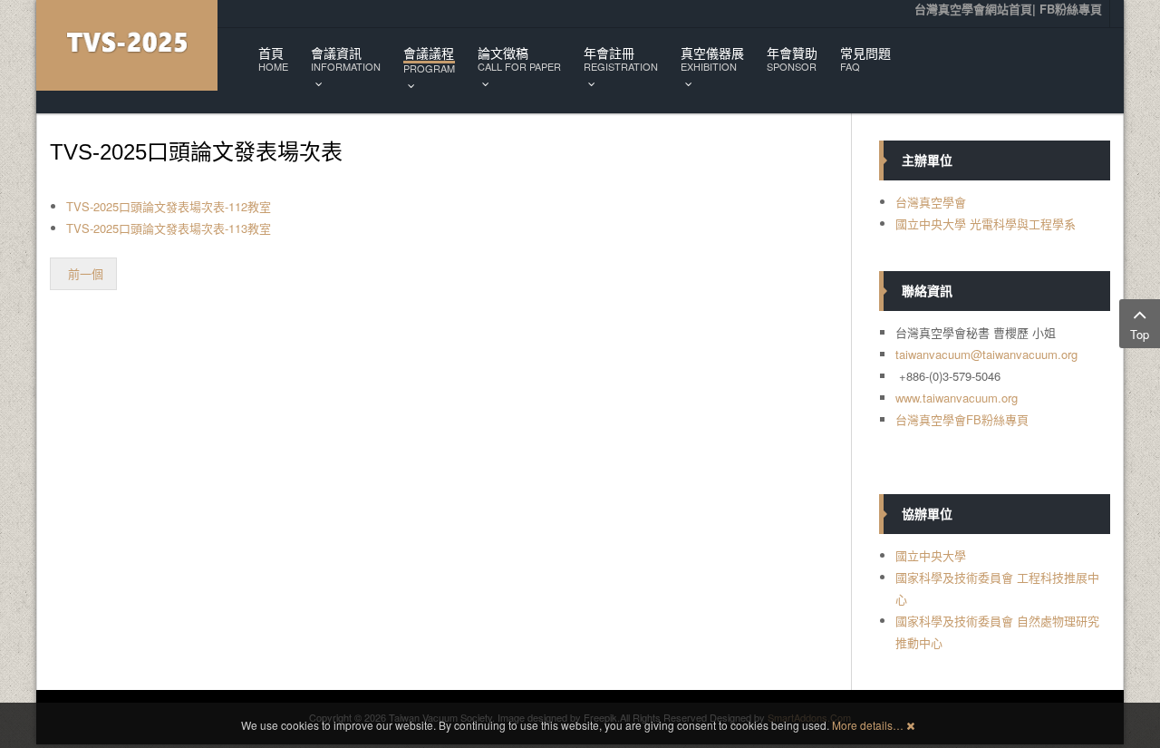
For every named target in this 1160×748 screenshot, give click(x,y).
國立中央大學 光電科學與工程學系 (985, 223)
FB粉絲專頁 (1070, 8)
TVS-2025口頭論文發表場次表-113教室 (168, 228)
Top (1139, 334)
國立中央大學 (930, 555)
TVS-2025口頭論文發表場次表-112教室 (168, 206)
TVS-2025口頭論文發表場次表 (196, 152)
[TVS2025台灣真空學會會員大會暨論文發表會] (127, 45)
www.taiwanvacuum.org (956, 397)
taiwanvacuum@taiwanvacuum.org (986, 354)
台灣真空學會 (930, 201)
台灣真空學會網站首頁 (973, 8)
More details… (868, 725)
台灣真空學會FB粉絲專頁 (962, 419)
